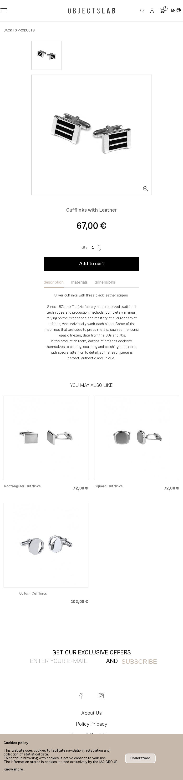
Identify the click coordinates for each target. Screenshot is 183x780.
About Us (91, 713)
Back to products (19, 30)
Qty (84, 248)
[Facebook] (82, 696)
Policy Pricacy (91, 724)
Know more (13, 769)
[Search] (142, 10)
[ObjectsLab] (91, 10)
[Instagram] (101, 696)
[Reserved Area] (152, 11)
